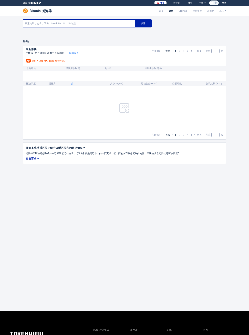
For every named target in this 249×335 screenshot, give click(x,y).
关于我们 (177, 3)
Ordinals (183, 10)
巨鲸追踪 (197, 10)
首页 (161, 10)
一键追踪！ (73, 53)
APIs (161, 3)
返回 (25, 3)
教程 (190, 3)
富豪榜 (210, 10)
